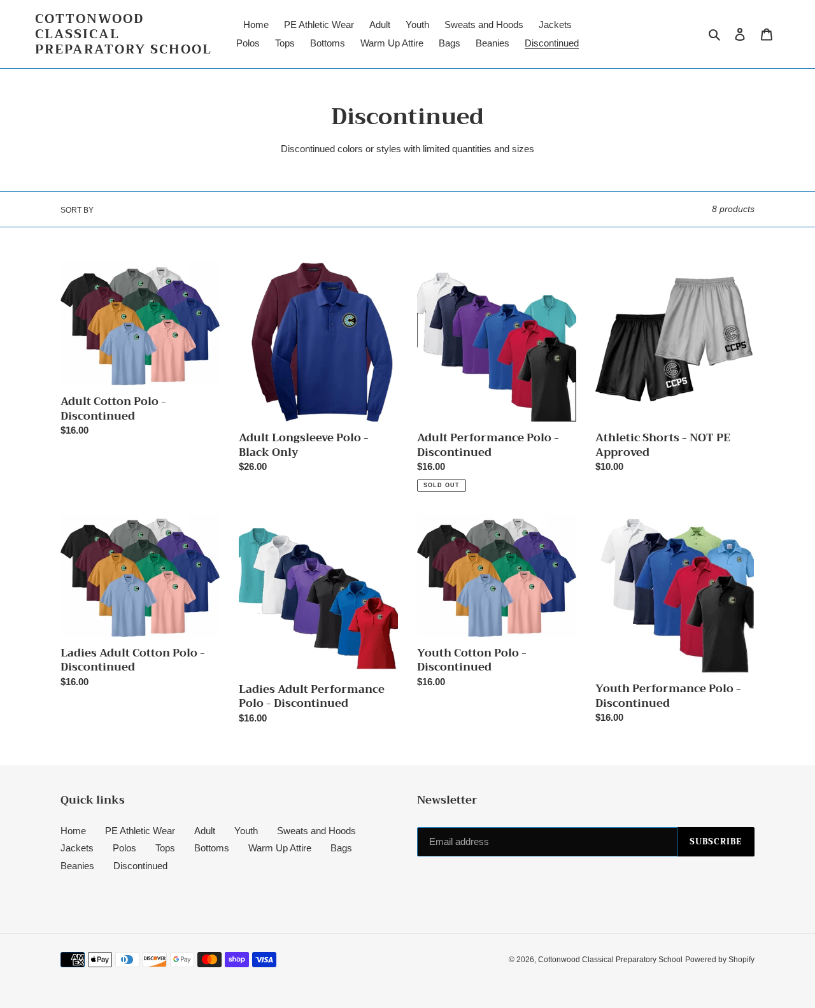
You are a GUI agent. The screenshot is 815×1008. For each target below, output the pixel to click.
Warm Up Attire (279, 847)
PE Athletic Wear (140, 830)
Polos (124, 847)
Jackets (77, 847)
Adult (204, 830)
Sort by (77, 210)
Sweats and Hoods (316, 830)
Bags (341, 847)
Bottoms (211, 847)
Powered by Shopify (720, 959)
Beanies (77, 865)
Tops (165, 847)
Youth (246, 830)
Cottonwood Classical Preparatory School (123, 34)
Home (73, 830)
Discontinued (140, 865)
